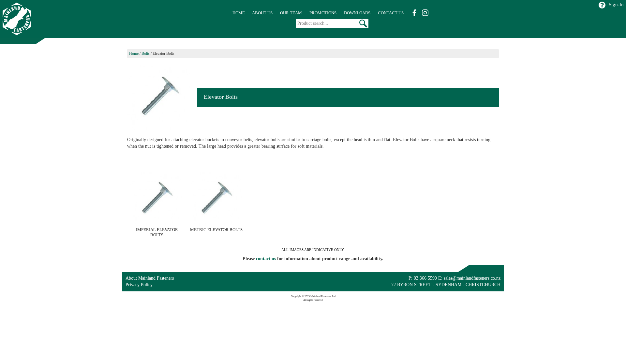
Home (238, 12)
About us (262, 12)
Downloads (357, 12)
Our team (291, 12)
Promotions (322, 12)
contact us (266, 258)
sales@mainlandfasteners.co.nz (472, 278)
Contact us (391, 12)
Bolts (146, 53)
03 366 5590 (425, 278)
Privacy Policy (139, 284)
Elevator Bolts (163, 53)
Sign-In (616, 4)
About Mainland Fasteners (150, 278)
